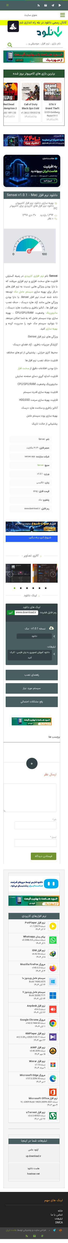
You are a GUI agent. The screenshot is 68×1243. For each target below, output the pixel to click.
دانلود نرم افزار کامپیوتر (28, 203)
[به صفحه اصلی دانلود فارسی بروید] (49, 38)
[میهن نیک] (34, 901)
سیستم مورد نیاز (31, 688)
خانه (60, 1211)
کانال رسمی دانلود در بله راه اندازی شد (42, 22)
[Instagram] (45, 5)
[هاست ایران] (34, 884)
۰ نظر (50, 219)
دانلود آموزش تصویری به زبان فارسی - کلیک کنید (29, 655)
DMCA (59, 1223)
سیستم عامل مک (23, 292)
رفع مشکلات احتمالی (31, 702)
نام (54, 819)
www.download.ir (26, 613)
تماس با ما (57, 1215)
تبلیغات (59, 1219)
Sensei (40, 465)
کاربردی (28, 276)
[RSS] (38, 5)
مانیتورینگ (52, 313)
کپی (11, 613)
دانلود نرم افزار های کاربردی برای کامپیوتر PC (33, 207)
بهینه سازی (48, 203)
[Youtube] (59, 5)
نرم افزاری (38, 276)
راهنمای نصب (31, 675)
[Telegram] (52, 5)
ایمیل (53, 837)
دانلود (34, 636)
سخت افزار (23, 368)
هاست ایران (11, 1230)
